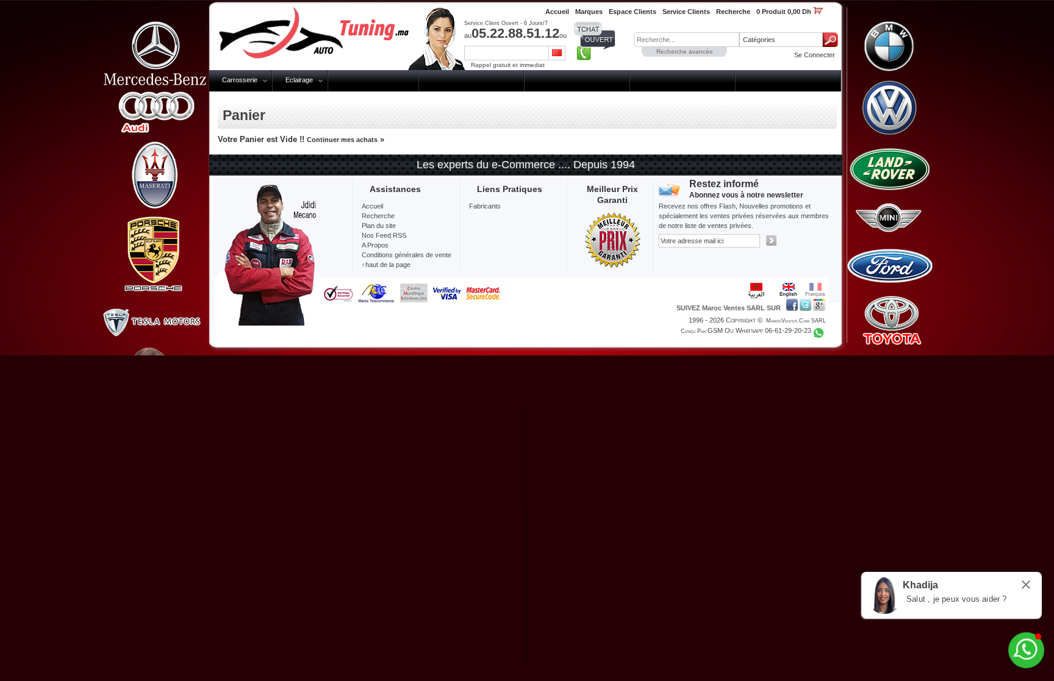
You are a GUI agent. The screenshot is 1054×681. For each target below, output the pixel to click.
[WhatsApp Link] (1026, 650)
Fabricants (485, 206)
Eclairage (299, 80)
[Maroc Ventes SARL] (320, 33)
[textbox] (686, 39)
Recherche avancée (684, 51)
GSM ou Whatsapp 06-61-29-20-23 (759, 330)
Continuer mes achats (342, 139)
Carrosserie (239, 80)
